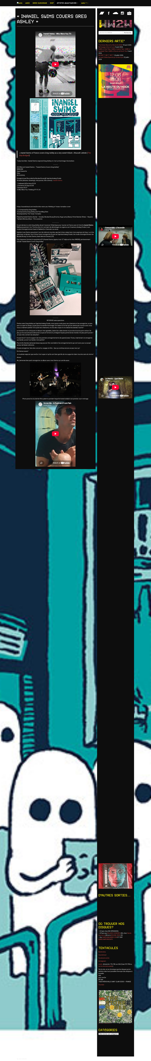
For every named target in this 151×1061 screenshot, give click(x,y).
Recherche (127, 33)
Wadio (27, 3)
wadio (100, 964)
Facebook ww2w (104, 958)
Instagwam (102, 961)
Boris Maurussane (40, 3)
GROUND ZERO (115, 935)
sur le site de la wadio (106, 966)
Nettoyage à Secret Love (107, 47)
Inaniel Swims (57, 180)
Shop (52, 3)
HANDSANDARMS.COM (109, 937)
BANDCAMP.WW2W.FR (106, 939)
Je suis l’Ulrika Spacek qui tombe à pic (111, 57)
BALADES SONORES (113, 933)
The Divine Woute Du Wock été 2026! (110, 45)
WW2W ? (84, 3)
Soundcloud (102, 955)
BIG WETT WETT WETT (106, 55)
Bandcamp (102, 952)
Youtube (101, 985)
